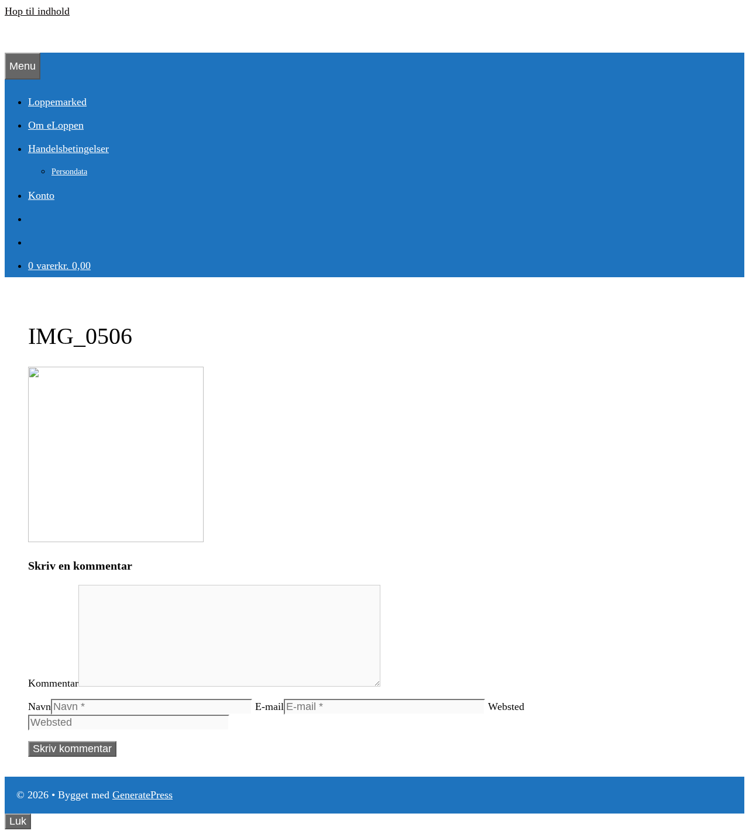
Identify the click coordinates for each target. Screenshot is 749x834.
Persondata (69, 171)
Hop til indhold (37, 11)
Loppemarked (57, 102)
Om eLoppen (56, 125)
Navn (39, 706)
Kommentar (53, 683)
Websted (506, 706)
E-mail (269, 706)
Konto (41, 195)
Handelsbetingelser (68, 148)
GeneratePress (142, 795)
